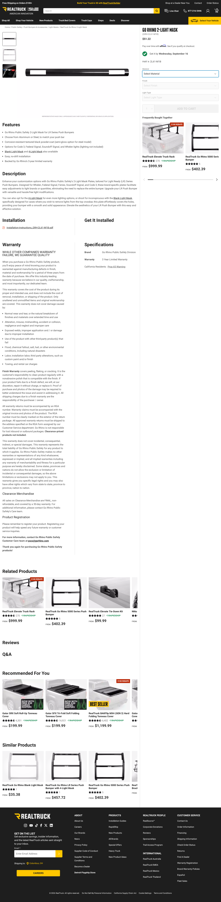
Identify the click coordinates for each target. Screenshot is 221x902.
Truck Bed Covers (67, 20)
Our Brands (79, 833)
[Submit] (58, 853)
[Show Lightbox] (77, 75)
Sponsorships (149, 839)
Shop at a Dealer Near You (177, 3)
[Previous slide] (144, 179)
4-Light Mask (35, 151)
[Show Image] (9, 39)
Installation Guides (117, 821)
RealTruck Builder (111, 3)
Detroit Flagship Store (84, 872)
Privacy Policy (80, 845)
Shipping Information (187, 839)
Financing (181, 833)
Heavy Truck (114, 851)
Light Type (146, 93)
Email (17, 848)
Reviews (147, 833)
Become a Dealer (82, 866)
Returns (181, 851)
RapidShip (113, 827)
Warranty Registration (187, 863)
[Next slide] (217, 179)
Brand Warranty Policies (188, 869)
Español (181, 875)
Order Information (185, 827)
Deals (112, 20)
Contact (198, 3)
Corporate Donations (153, 827)
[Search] (157, 11)
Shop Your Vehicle (24, 20)
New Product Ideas (117, 857)
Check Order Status (186, 845)
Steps (101, 20)
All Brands (113, 839)
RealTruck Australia (152, 859)
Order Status (213, 3)
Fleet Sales (182, 881)
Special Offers (115, 845)
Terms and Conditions (163, 893)
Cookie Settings (145, 893)
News (77, 839)
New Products (46, 20)
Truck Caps (86, 20)
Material (145, 69)
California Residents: (104, 266)
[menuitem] (6, 21)
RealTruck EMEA (150, 865)
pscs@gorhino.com (38, 540)
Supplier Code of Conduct (86, 851)
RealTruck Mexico (151, 871)
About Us (78, 821)
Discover (125, 20)
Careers (78, 827)
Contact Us (182, 821)
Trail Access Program (153, 845)
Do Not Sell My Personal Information (97, 893)
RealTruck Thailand (152, 877)
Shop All (6, 20)
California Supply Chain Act (125, 893)
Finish (144, 81)
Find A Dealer (183, 857)
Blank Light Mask (14, 151)
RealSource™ (149, 821)
